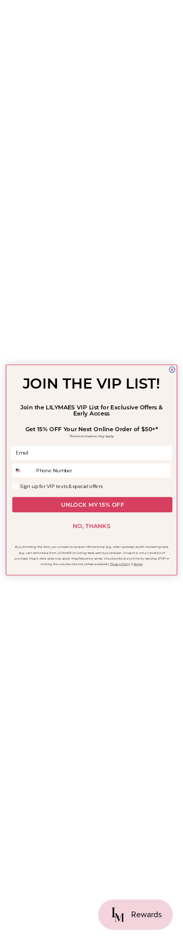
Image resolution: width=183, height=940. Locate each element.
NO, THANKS (91, 526)
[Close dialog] (172, 369)
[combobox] (23, 470)
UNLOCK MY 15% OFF (92, 505)
